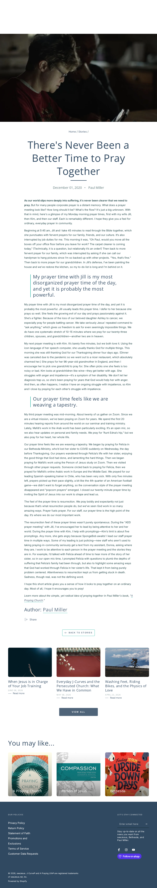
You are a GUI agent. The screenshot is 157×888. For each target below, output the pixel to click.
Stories (82, 131)
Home (72, 131)
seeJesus (21, 873)
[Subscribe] (147, 823)
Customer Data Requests (23, 853)
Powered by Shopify (17, 881)
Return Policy (16, 828)
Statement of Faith (19, 833)
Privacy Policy (16, 822)
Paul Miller (55, 609)
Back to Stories (80, 632)
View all (78, 712)
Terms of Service (18, 848)
